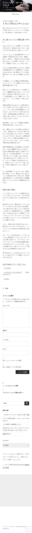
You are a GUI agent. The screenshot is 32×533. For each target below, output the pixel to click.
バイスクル (7, 268)
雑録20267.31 (7, 434)
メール (5, 340)
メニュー (16, 14)
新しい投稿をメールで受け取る (12, 367)
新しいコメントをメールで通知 (12, 360)
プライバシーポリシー (9, 526)
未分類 (6, 288)
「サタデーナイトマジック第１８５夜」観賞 (16, 415)
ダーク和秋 (15, 21)
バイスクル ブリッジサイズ (12, 272)
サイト (5, 349)
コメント (6, 305)
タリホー (6, 279)
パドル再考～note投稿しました (12, 424)
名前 (5, 330)
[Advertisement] (16, 490)
